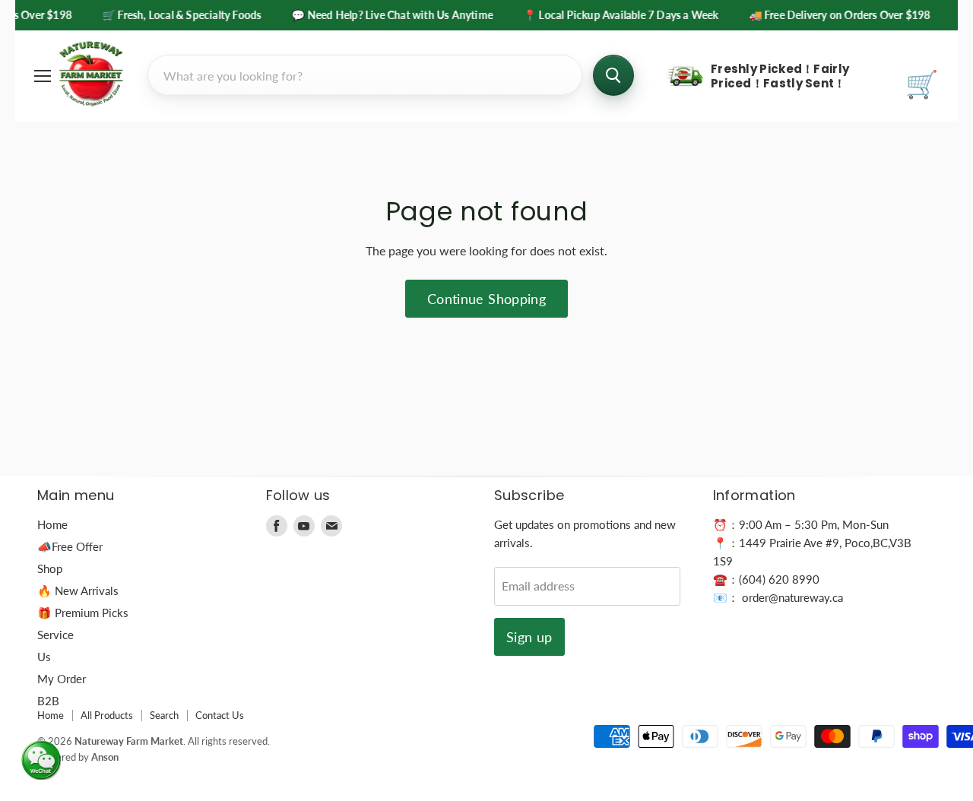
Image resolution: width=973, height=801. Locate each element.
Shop (49, 568)
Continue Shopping (486, 298)
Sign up (529, 636)
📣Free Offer (70, 546)
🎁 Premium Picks (82, 612)
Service (55, 634)
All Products (107, 715)
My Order (61, 678)
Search (164, 715)
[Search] (613, 75)
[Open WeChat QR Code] (41, 760)
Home (52, 524)
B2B (48, 701)
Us (44, 656)
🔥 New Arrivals (78, 590)
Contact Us (219, 715)
